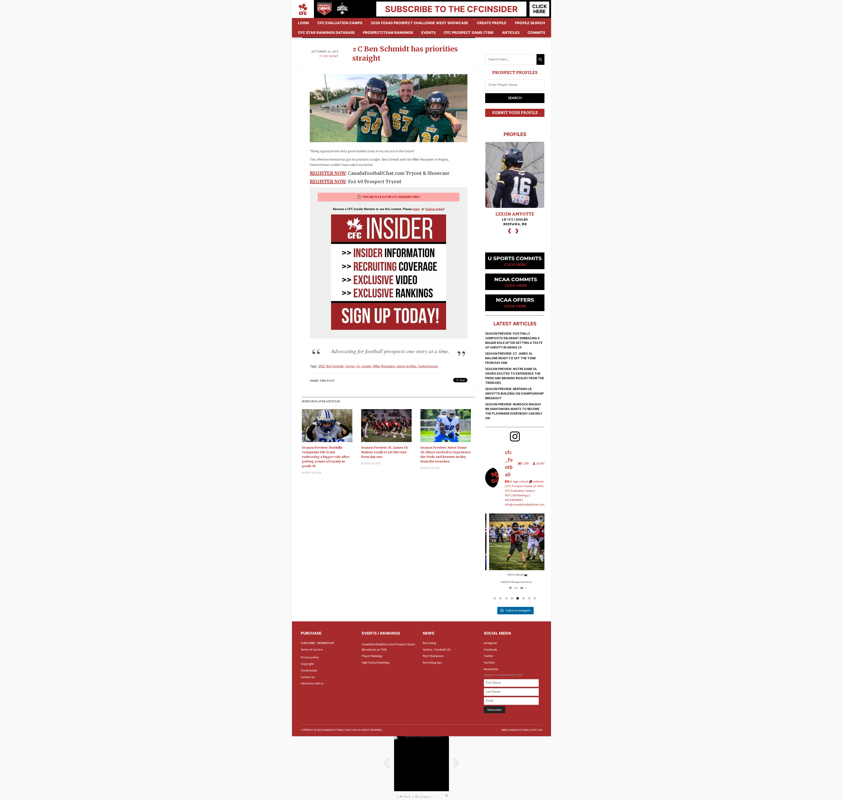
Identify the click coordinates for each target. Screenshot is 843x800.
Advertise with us (312, 683)
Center (350, 366)
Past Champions (433, 656)
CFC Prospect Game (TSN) (469, 32)
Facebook (490, 649)
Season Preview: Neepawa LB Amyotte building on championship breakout (514, 393)
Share (407, 796)
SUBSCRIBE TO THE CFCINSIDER (451, 9)
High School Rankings (376, 662)
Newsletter (491, 669)
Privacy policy (310, 657)
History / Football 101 (437, 649)
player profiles (406, 366)
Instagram (490, 643)
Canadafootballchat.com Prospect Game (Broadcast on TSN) (388, 646)
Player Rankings (372, 656)
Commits (536, 32)
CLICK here (539, 9)
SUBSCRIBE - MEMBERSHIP (317, 643)
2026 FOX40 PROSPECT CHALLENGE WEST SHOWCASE (419, 23)
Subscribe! (494, 709)
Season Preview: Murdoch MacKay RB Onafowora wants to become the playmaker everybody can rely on (513, 411)
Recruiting (429, 643)
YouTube (489, 662)
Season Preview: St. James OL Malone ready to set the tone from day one (384, 452)
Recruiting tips (432, 662)
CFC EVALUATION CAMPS (339, 23)
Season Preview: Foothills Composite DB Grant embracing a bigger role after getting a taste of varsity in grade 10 (325, 457)
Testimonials (309, 670)
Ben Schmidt (335, 366)
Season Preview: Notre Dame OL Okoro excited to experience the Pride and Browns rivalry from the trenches (445, 454)
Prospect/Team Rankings (388, 32)
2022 (321, 366)
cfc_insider (363, 366)
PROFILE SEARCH (530, 23)
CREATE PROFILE (491, 23)
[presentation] (509, 230)
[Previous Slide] (386, 761)
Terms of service (312, 649)
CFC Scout (330, 56)
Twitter (488, 656)
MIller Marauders (384, 366)
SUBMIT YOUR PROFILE (515, 112)
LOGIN (303, 23)
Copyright (307, 664)
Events (428, 32)
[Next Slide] (456, 761)
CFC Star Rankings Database (326, 32)
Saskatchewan (428, 366)
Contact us (308, 677)
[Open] (514, 541)
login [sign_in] (416, 209)
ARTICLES (510, 32)
